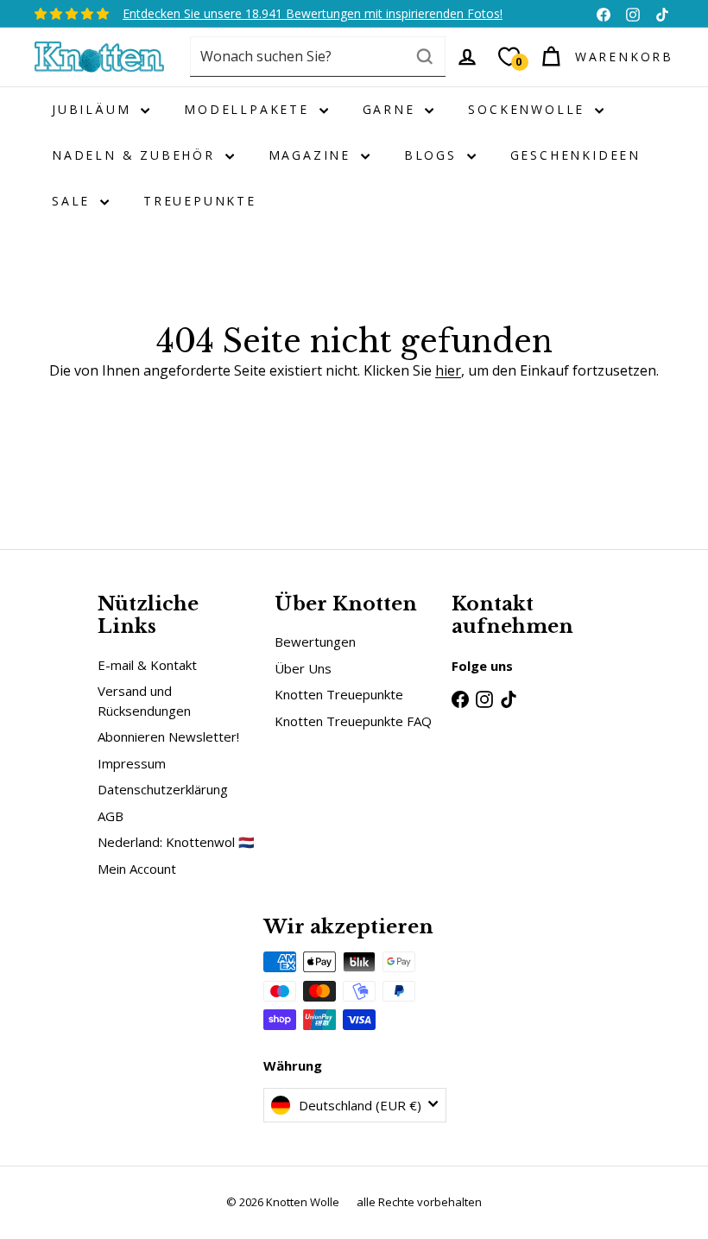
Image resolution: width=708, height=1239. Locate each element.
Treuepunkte (199, 201)
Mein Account (137, 868)
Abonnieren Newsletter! (168, 736)
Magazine (313, 155)
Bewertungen (315, 641)
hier (448, 370)
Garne (392, 109)
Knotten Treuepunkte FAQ (353, 721)
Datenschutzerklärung (163, 789)
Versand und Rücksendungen (144, 700)
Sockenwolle (529, 109)
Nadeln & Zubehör (136, 155)
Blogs (433, 155)
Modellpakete (249, 109)
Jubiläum (94, 109)
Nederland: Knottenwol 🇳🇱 (176, 841)
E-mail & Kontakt (147, 664)
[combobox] (318, 56)
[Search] (425, 56)
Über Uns (303, 668)
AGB (110, 816)
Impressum (132, 763)
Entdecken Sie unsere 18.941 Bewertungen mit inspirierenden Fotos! (313, 13)
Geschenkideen (575, 155)
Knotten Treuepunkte (339, 694)
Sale (74, 201)
